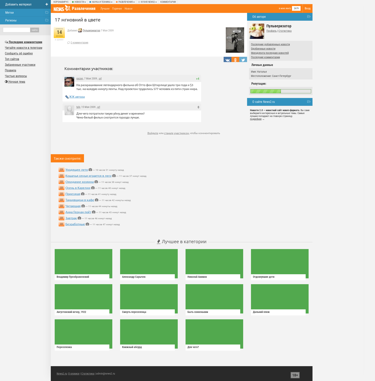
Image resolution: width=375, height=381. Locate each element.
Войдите (152, 133)
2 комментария (79, 42)
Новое (128, 8)
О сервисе (73, 373)
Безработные (75, 224)
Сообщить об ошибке (19, 53)
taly (78, 107)
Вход (308, 8)
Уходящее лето (76, 169)
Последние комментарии (265, 57)
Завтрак (71, 218)
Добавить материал (18, 4)
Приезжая (72, 194)
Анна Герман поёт (78, 212)
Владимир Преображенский (73, 276)
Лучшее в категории (183, 241)
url (100, 78)
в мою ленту (285, 8)
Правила (10, 70)
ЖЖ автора (77, 96)
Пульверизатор (91, 30)
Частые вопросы (16, 76)
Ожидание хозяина (79, 181)
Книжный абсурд (132, 347)
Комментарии (168, 2)
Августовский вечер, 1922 (71, 311)
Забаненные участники (20, 65)
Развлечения (126, 2)
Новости (79, 2)
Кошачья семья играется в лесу (88, 175)
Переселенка (64, 347)
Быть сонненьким (198, 311)
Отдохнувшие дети (263, 276)
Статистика (285, 30)
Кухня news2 (148, 2)
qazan (79, 78)
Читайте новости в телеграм (23, 48)
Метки (9, 12)
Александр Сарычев (134, 276)
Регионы (11, 20)
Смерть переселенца (134, 311)
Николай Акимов (197, 276)
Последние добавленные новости (270, 44)
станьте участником (176, 133)
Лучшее (105, 8)
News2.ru (62, 373)
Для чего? (193, 347)
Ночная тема (16, 82)
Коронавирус (61, 2)
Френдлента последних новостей (270, 52)
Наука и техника (101, 2)
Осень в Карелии (77, 188)
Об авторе (259, 17)
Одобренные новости (263, 48)
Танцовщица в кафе (79, 200)
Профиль (271, 30)
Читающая (73, 206)
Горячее (117, 8)
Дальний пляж (261, 311)
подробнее (256, 119)
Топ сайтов (12, 59)
